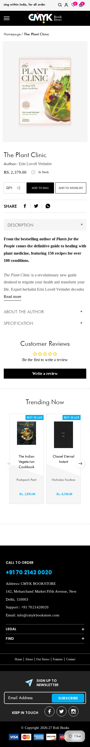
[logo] (45, 18)
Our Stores (43, 659)
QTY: (9, 187)
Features (58, 659)
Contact (71, 659)
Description (46, 224)
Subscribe (68, 698)
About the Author (43, 311)
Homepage (12, 34)
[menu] (7, 18)
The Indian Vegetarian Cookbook (26, 461)
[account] (66, 6)
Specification (43, 323)
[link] (60, 6)
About (29, 659)
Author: (11, 163)
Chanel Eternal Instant (63, 459)
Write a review (45, 373)
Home (18, 659)
